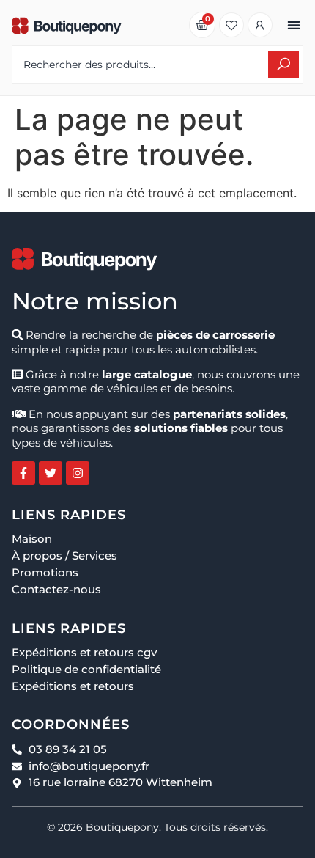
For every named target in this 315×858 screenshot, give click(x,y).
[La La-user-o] (260, 24)
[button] (293, 25)
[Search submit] (283, 64)
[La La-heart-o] (231, 24)
